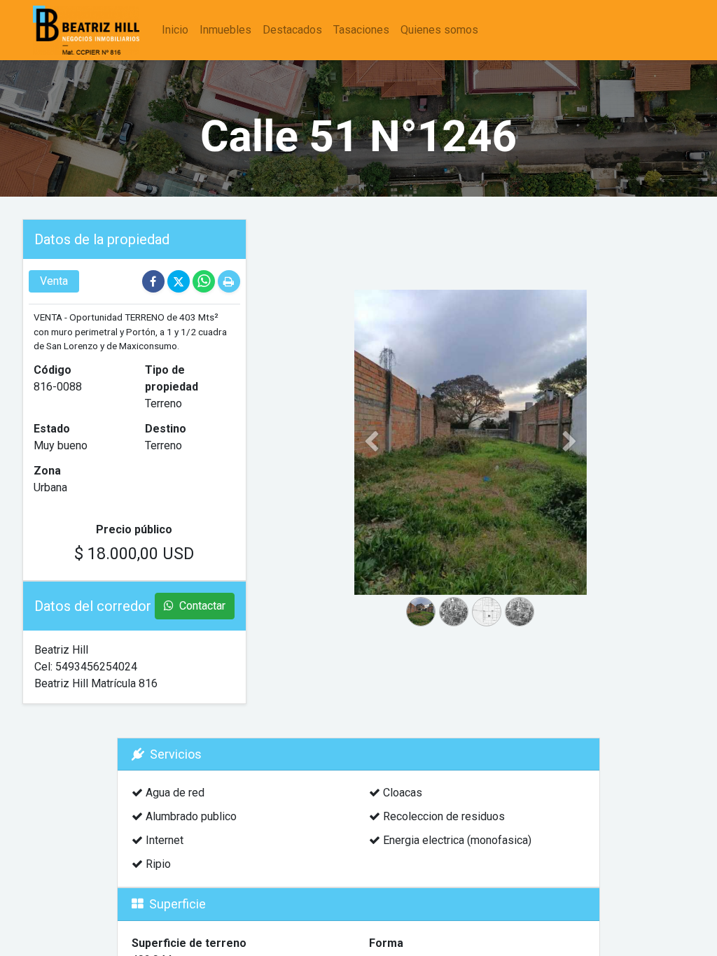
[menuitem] (175, 30)
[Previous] (371, 465)
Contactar (200, 605)
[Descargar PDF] (229, 281)
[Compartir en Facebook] (154, 281)
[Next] (569, 465)
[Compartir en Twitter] (180, 281)
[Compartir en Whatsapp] (205, 281)
